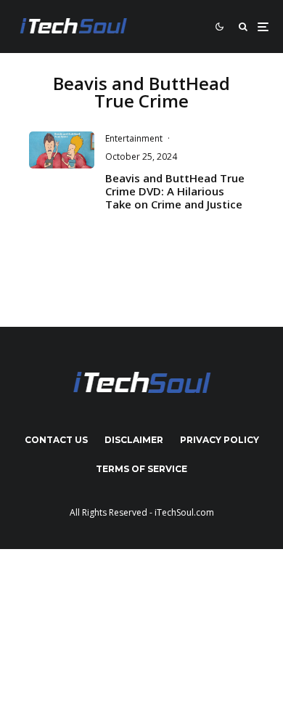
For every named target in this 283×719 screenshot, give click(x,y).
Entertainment (134, 138)
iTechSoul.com (184, 512)
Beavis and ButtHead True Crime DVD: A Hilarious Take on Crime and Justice (175, 191)
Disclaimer (133, 439)
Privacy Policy (219, 439)
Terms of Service (141, 468)
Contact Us (56, 439)
